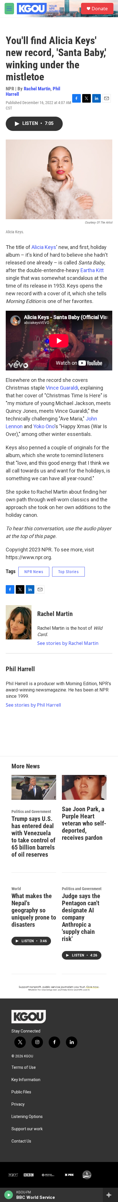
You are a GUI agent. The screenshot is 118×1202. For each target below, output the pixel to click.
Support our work (27, 1129)
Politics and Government (31, 811)
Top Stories (68, 571)
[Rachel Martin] (19, 622)
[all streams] (110, 1195)
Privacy (18, 1104)
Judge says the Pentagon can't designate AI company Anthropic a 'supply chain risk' (81, 917)
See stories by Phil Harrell (33, 705)
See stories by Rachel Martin (68, 643)
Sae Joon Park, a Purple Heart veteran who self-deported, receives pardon (84, 823)
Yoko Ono (43, 426)
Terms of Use (23, 1067)
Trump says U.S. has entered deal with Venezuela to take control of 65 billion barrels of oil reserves (33, 836)
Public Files (21, 1092)
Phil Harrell (20, 669)
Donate (100, 8)
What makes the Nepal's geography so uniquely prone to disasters (33, 910)
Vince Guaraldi (62, 388)
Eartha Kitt (92, 270)
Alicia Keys (44, 247)
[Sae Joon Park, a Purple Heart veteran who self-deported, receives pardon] (84, 787)
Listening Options (27, 1117)
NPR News (33, 571)
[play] (8, 1195)
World (16, 888)
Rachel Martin (37, 88)
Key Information (25, 1080)
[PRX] (69, 1175)
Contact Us (21, 1141)
